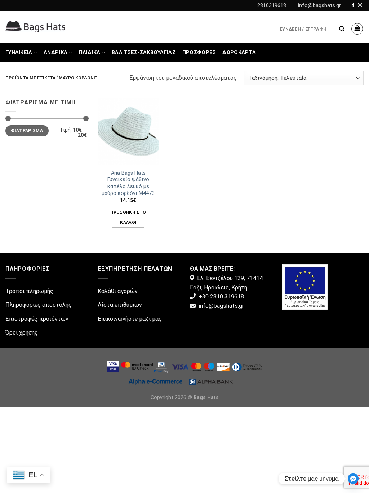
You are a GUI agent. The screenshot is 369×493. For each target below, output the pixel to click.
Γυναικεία (18, 52)
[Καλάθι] (357, 29)
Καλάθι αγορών (118, 291)
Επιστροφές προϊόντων (36, 318)
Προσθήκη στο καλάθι (128, 217)
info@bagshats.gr (319, 5)
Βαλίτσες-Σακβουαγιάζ (144, 52)
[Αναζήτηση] (341, 29)
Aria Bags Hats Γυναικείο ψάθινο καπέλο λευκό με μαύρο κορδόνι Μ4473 (128, 183)
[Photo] (305, 286)
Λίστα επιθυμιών (120, 304)
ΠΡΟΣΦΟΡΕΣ (199, 52)
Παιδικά (90, 52)
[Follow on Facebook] (353, 5)
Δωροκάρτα (239, 52)
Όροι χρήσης (21, 332)
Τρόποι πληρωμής (29, 291)
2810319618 (271, 5)
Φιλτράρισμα (27, 130)
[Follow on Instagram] (360, 5)
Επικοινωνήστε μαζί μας (130, 318)
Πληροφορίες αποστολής (38, 304)
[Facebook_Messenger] (353, 478)
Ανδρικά (55, 52)
